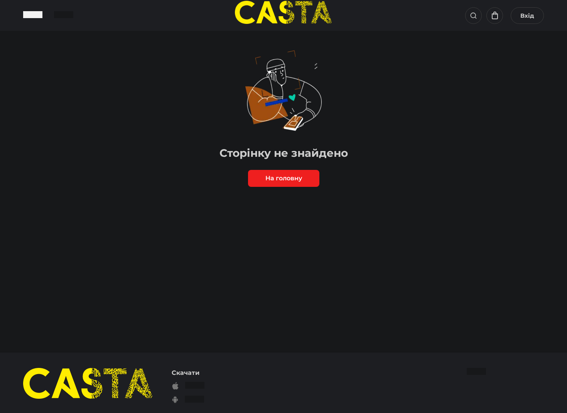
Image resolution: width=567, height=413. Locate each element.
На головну (283, 178)
